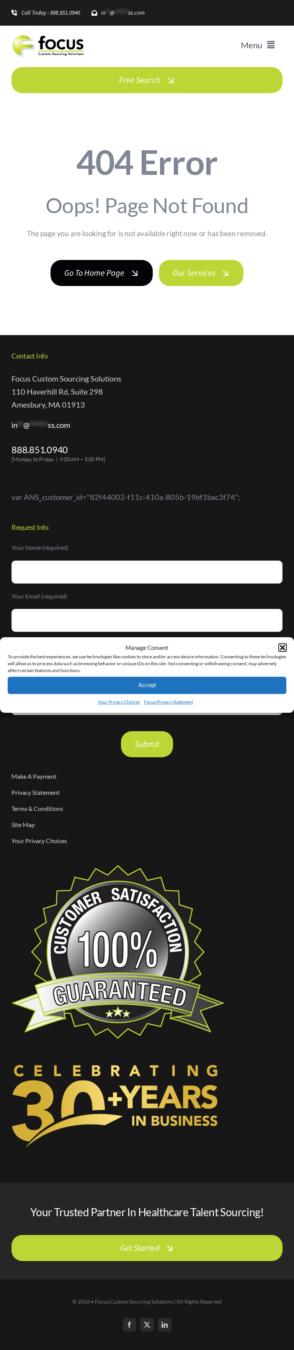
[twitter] (147, 1325)
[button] (282, 647)
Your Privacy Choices (119, 702)
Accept (147, 685)
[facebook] (129, 1325)
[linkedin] (165, 1325)
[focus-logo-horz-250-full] (47, 35)
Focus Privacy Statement (168, 702)
